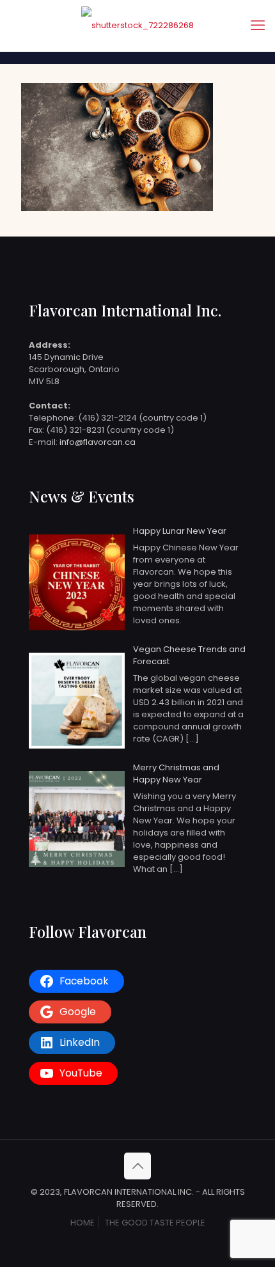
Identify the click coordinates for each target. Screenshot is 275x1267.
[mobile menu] (258, 25)
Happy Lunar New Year (179, 531)
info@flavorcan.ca (97, 442)
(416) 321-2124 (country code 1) (142, 418)
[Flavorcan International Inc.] (137, 25)
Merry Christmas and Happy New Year (176, 773)
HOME (82, 1222)
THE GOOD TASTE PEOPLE (155, 1222)
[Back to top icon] (137, 1166)
